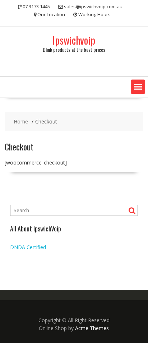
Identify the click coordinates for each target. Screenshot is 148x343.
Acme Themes (92, 328)
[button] (138, 87)
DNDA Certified (28, 247)
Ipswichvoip (73, 40)
